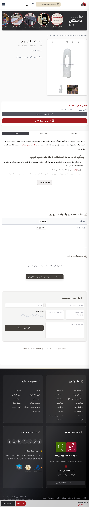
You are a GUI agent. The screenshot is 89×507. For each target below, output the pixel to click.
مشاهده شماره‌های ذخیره (64, 483)
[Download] (78, 42)
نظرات (16, 133)
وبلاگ (64, 498)
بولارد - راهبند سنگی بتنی (66, 35)
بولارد (76, 169)
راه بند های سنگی (29, 145)
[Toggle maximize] (84, 42)
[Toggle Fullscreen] (67, 42)
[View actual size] (72, 42)
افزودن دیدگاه (24, 327)
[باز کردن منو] (3, 4)
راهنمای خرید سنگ (74, 498)
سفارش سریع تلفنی (43, 120)
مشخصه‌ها (44, 133)
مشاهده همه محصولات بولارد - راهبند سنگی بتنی (44, 277)
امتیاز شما (40, 311)
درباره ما (51, 498)
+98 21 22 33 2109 (66, 471)
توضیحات (73, 133)
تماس (44, 498)
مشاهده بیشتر (44, 182)
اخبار (58, 498)
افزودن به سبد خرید (43, 114)
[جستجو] (33, 4)
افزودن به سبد (6, 503)
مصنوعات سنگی (82, 35)
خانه (84, 498)
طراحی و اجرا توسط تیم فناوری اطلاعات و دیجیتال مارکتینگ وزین (18, 499)
